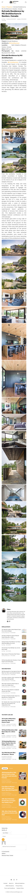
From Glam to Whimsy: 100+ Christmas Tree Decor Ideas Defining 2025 (11, 678)
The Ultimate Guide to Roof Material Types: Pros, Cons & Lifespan (11, 630)
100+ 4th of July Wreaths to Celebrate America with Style (10, 690)
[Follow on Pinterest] (9, 622)
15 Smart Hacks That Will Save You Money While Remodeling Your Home (11, 642)
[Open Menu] (2, 2)
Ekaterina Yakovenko (7, 756)
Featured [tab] (5, 768)
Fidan (4, 19)
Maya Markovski (6, 779)
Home (3, 7)
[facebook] (7, 622)
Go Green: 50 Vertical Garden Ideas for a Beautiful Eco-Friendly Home (11, 696)
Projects (9, 7)
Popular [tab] (11, 768)
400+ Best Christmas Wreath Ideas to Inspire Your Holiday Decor (10, 684)
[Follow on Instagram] (14, 879)
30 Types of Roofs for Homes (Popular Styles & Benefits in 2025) (10, 636)
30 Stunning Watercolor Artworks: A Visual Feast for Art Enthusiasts (11, 661)
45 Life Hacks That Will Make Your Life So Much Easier (11, 648)
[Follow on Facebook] (11, 879)
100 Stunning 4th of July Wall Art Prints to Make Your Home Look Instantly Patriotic (11, 672)
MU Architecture (13, 62)
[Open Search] (25, 2)
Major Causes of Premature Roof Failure (11, 654)
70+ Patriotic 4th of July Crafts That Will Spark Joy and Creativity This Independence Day (11, 703)
